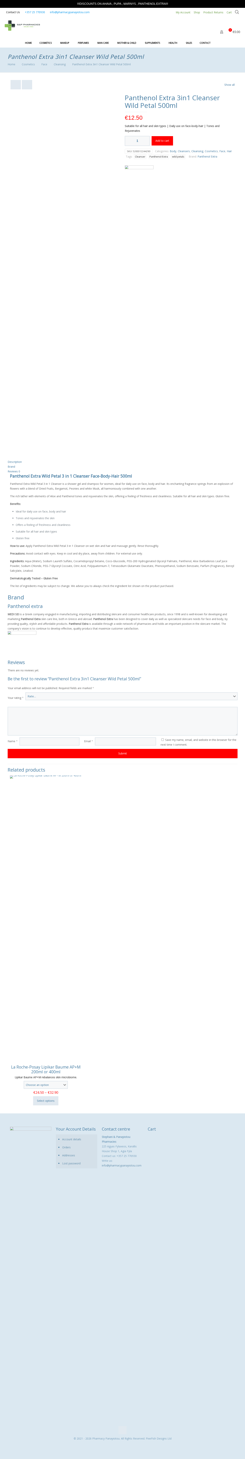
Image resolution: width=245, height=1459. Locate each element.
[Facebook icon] (120, 1445)
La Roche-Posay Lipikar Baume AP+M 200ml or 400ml (46, 1069)
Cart (229, 12)
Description (15, 462)
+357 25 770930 (35, 12)
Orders (66, 1147)
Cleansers (184, 151)
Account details (71, 1139)
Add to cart (162, 140)
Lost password (71, 1163)
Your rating (16, 698)
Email (88, 741)
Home (11, 64)
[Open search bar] (237, 12)
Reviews (14, 471)
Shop (197, 12)
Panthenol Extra (207, 156)
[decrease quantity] (129, 141)
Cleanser (140, 156)
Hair (229, 151)
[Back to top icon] (122, 1430)
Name (13, 741)
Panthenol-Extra (158, 156)
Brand (11, 466)
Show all (229, 84)
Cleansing (60, 64)
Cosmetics (28, 64)
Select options (46, 1101)
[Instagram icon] (124, 1445)
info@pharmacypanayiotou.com (70, 12)
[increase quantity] (145, 141)
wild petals (178, 156)
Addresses (68, 1155)
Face (44, 64)
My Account (183, 12)
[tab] (123, 461)
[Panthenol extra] (139, 308)
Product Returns (213, 12)
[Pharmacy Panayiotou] (22, 25)
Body (173, 151)
